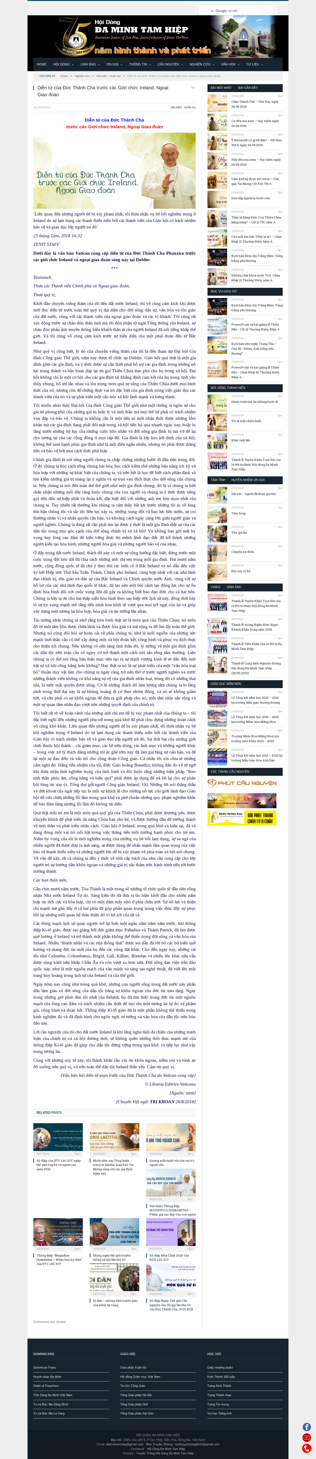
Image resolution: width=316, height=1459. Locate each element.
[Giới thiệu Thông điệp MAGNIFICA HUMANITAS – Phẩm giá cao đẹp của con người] (171, 1185)
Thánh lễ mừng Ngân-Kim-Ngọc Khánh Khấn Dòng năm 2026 (254, 627)
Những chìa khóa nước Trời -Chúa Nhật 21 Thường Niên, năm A (255, 277)
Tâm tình (218, 480)
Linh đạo (88, 64)
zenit (190, 1092)
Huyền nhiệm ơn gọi (248, 480)
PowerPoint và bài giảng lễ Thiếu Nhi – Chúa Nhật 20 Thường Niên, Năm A (255, 372)
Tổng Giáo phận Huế (134, 1404)
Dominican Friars (44, 1367)
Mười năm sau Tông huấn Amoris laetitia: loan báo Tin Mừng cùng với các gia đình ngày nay (113, 1166)
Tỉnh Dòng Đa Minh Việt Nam (52, 1395)
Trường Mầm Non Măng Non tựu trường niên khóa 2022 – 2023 (255, 738)
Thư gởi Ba (239, 532)
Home (41, 64)
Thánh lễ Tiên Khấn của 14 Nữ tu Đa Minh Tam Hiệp (256, 646)
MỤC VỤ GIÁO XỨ (224, 291)
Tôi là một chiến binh (246, 421)
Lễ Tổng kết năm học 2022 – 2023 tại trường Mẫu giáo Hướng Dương (255, 700)
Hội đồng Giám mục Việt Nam (140, 1377)
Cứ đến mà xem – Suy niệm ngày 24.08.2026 (255, 123)
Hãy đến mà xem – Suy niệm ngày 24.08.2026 (256, 162)
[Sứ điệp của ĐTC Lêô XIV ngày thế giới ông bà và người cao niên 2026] (58, 1139)
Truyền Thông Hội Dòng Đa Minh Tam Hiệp (165, 1453)
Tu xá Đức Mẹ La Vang (49, 1413)
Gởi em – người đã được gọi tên (253, 494)
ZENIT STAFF (46, 244)
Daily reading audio (220, 1367)
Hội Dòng (61, 64)
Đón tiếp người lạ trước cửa (250, 198)
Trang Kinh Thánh (219, 1386)
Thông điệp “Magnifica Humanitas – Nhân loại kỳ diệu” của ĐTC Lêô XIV (59, 1259)
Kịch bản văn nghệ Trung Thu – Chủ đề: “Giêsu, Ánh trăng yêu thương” (253, 349)
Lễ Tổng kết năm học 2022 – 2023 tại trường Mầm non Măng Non (255, 719)
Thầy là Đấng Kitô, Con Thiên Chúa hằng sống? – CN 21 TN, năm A (256, 219)
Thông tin (138, 64)
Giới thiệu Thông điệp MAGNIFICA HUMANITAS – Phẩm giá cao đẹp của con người (172, 1210)
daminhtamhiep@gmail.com (124, 1444)
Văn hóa (228, 64)
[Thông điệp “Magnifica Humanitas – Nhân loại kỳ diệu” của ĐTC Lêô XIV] (58, 1234)
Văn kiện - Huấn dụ (183, 107)
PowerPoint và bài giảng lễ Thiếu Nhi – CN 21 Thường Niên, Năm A (255, 326)
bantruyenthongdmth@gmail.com (197, 1444)
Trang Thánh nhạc (219, 1395)
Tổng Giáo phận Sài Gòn (136, 1413)
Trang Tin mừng (218, 1404)
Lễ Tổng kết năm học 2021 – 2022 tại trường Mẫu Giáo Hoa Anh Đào (256, 757)
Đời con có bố (240, 571)
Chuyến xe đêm (242, 552)
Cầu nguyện (168, 64)
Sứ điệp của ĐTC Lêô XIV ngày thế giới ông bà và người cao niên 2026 (59, 1164)
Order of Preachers (46, 1386)
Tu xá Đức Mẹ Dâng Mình (50, 1404)
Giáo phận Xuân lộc (133, 1367)
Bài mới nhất (221, 88)
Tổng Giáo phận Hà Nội (136, 1395)
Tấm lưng (238, 513)
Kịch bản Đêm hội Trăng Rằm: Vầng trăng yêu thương (257, 258)
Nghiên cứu (200, 64)
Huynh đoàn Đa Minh (47, 1377)
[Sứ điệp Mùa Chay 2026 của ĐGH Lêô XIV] (171, 1234)
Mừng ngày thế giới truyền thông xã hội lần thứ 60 (112, 1257)
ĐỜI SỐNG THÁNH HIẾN (228, 388)
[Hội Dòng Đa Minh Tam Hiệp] (158, 36)
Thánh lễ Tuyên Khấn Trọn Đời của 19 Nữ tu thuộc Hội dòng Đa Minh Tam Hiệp (256, 464)
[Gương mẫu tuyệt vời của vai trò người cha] (171, 1139)
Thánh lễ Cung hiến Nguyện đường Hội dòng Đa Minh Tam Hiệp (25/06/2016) (256, 668)
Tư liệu (252, 64)
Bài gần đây (248, 88)
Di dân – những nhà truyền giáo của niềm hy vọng (115, 1303)
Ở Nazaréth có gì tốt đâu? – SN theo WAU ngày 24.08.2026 (256, 142)
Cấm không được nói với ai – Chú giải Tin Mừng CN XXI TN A (255, 181)
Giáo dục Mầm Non (226, 684)
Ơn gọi (112, 64)
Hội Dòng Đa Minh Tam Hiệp (166, 1449)
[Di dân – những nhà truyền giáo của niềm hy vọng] (114, 1279)
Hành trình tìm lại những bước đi (254, 402)
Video (215, 587)
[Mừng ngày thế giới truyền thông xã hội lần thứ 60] (114, 1234)
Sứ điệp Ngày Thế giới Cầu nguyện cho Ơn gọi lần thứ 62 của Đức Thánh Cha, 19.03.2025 (171, 1305)
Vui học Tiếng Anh (219, 1413)
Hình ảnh (234, 587)
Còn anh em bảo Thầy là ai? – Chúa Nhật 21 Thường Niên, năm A (256, 239)
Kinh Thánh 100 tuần (221, 1377)
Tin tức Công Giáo (132, 1386)
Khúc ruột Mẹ (240, 440)
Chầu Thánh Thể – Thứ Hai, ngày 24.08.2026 (255, 104)
